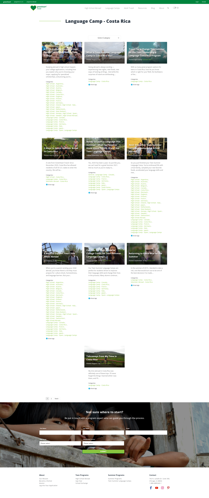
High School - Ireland (54, 105)
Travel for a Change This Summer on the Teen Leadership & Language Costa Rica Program (147, 52)
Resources (142, 8)
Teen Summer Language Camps (119, 481)
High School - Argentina (55, 84)
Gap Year (79, 481)
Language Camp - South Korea (99, 187)
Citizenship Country (89, 439)
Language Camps (112, 8)
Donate (204, 2)
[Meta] (150, 487)
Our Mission (43, 479)
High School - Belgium (54, 90)
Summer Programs (116, 475)
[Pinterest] (168, 487)
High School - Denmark (139, 192)
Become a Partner (45, 481)
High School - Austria (54, 88)
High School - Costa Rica (55, 94)
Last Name (86, 428)
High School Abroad (93, 8)
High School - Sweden (54, 115)
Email (127, 428)
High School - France (53, 101)
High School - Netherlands (56, 109)
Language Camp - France (55, 122)
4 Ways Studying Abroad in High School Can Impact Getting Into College (61, 52)
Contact (152, 475)
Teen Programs (82, 475)
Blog (153, 8)
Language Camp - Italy (54, 126)
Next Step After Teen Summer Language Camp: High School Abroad (145, 148)
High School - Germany (54, 103)
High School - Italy (69, 105)
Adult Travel (129, 8)
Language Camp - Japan (55, 128)
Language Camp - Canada (55, 118)
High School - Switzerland (140, 215)
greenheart (7, 2)
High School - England (54, 96)
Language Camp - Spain (55, 130)
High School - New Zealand (56, 111)
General (91, 175)
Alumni (41, 483)
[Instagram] (162, 487)
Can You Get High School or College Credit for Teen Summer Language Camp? (103, 253)
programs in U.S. (18, 2)
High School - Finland (54, 99)
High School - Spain (70, 113)
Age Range (43, 439)
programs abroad (31, 2)
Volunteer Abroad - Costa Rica (57, 181)
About (161, 8)
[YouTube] (156, 487)
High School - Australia (54, 86)
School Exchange (82, 483)
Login (197, 2)
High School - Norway (54, 113)
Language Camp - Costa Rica (56, 120)
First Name (43, 428)
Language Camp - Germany (56, 124)
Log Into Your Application (48, 485)
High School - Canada (54, 92)
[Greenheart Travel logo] (38, 8)
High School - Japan (53, 107)
